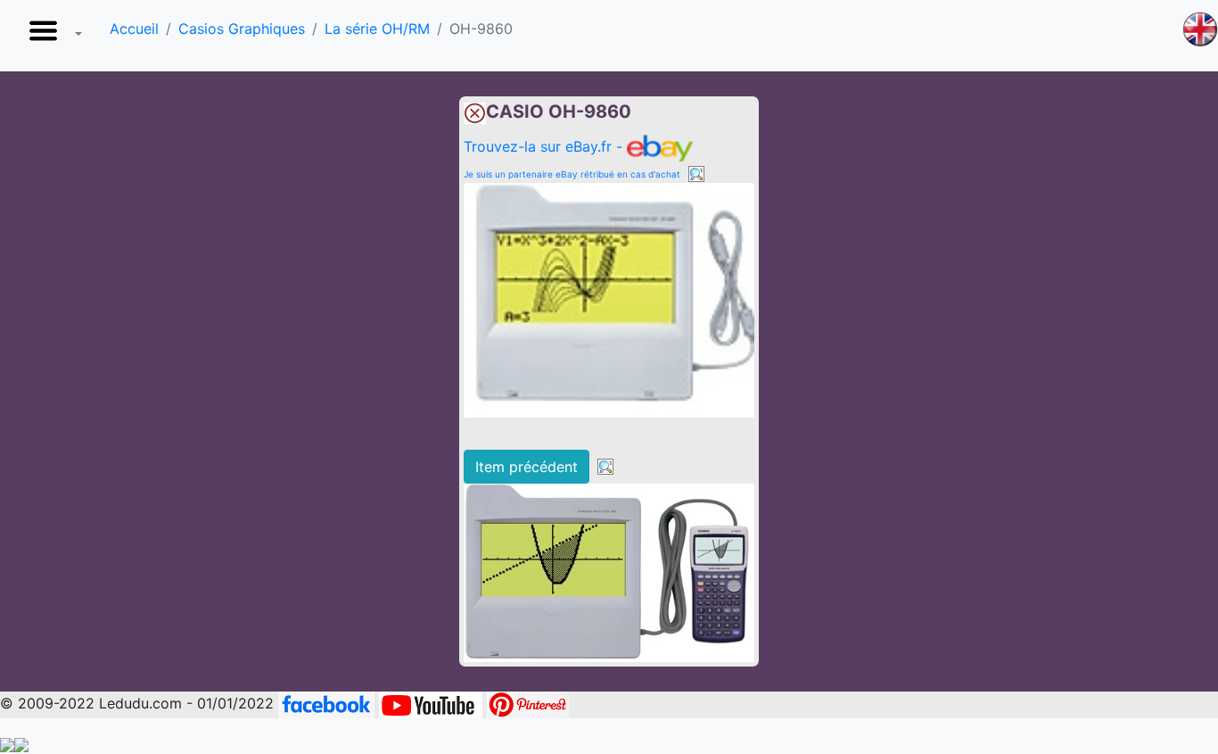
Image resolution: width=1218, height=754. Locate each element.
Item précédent (526, 467)
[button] (51, 35)
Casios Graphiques (241, 28)
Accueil (134, 28)
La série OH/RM (377, 28)
